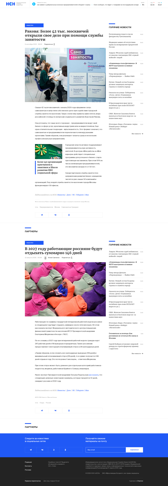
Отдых (42, 403)
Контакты (28, 466)
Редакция (28, 462)
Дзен (69, 195)
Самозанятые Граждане (69, 207)
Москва (57, 207)
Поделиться (48, 44)
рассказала (93, 375)
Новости (61, 195)
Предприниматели (46, 207)
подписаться (134, 450)
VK (73, 195)
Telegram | (80, 195)
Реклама (28, 470)
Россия (48, 403)
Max (87, 195)
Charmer (140, 481)
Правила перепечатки (33, 481)
